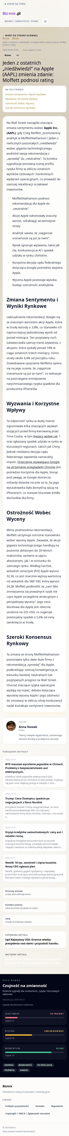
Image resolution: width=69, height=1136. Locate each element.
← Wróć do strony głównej (20, 35)
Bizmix (6, 38)
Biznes (15, 38)
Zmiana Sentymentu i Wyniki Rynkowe (25, 94)
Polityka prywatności (17, 1106)
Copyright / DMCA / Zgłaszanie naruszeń (27, 1113)
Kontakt (39, 1106)
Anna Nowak (28, 727)
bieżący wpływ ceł (45, 436)
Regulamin (57, 1106)
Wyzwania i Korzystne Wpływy (21, 98)
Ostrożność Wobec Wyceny (19, 103)
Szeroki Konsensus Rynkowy (20, 107)
